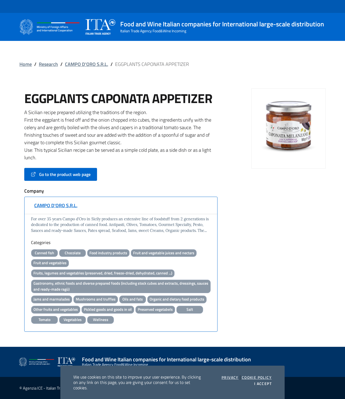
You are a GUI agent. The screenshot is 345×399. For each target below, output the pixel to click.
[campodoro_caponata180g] (288, 124)
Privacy (230, 377)
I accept (263, 384)
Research (48, 64)
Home (25, 64)
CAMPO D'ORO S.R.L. (86, 64)
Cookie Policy (257, 377)
